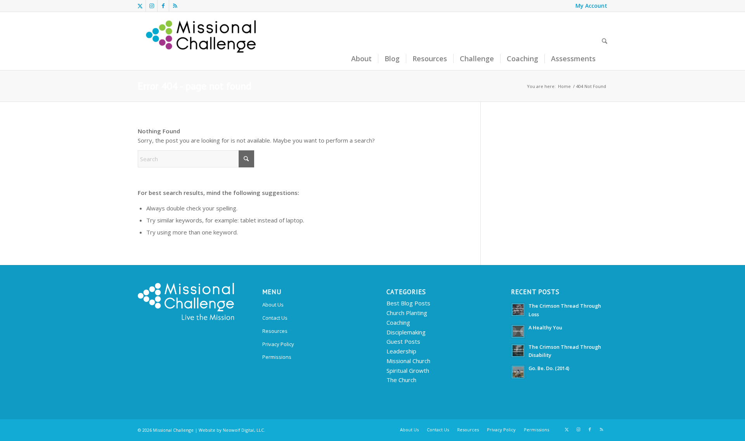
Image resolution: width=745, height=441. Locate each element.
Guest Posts (403, 341)
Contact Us (275, 317)
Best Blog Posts (408, 303)
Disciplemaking (406, 332)
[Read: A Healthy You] (518, 331)
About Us (273, 304)
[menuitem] (589, 6)
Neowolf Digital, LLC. (244, 430)
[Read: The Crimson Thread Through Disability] (518, 351)
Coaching (398, 322)
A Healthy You (545, 327)
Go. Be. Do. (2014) (548, 368)
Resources (275, 330)
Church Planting (406, 313)
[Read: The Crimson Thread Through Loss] (518, 310)
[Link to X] (140, 6)
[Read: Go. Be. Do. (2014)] (518, 372)
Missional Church (408, 361)
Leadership (401, 351)
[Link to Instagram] (151, 6)
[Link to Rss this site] (175, 6)
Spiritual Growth (407, 370)
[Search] (604, 41)
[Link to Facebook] (163, 6)
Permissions (276, 356)
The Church (401, 380)
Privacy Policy (278, 344)
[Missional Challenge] (202, 41)
